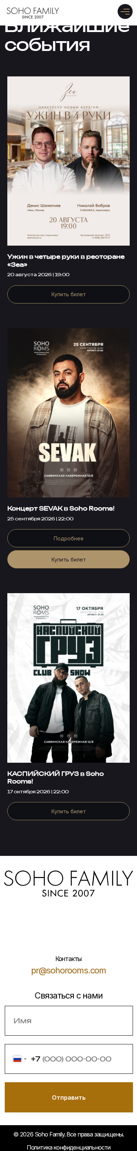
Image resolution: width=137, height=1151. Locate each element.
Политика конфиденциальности (68, 1147)
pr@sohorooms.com (68, 970)
